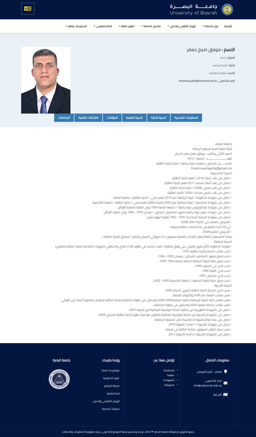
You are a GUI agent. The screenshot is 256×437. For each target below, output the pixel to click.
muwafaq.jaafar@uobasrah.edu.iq (197, 80)
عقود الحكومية (111, 378)
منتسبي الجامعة (152, 26)
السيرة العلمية (132, 117)
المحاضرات (62, 117)
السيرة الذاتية (156, 117)
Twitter (170, 375)
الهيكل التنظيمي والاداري (182, 26)
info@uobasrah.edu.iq (208, 385)
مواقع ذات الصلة (111, 370)
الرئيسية (228, 26)
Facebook (168, 370)
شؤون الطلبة (127, 26)
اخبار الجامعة (113, 393)
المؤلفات (110, 117)
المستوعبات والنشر (77, 26)
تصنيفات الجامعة (111, 408)
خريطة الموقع (112, 385)
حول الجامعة (211, 26)
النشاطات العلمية (86, 117)
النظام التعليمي (103, 26)
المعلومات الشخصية (184, 117)
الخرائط (217, 394)
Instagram (168, 380)
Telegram (169, 385)
